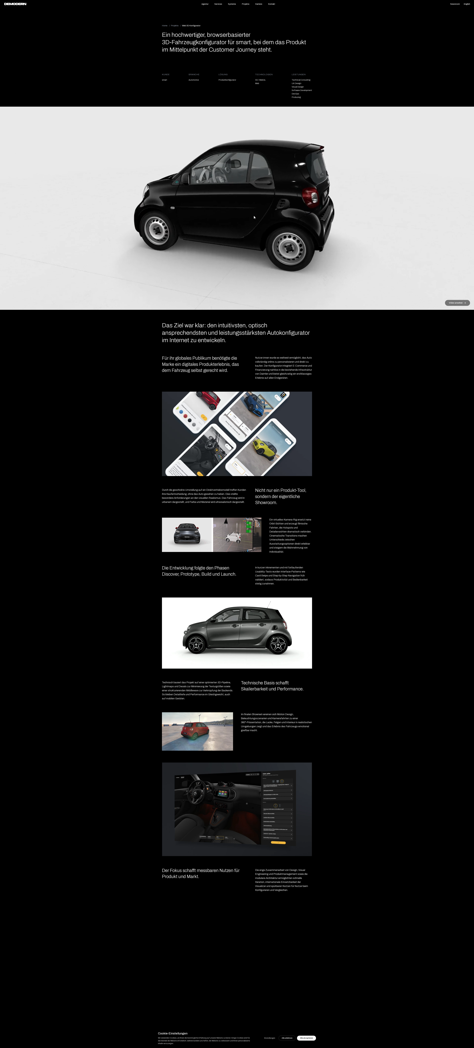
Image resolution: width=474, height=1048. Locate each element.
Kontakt (271, 4)
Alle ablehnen (287, 1038)
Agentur (204, 4)
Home (164, 26)
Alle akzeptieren (306, 1038)
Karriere (258, 4)
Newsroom (455, 4)
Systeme (232, 4)
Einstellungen (269, 1038)
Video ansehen (456, 303)
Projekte (245, 4)
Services (218, 4)
